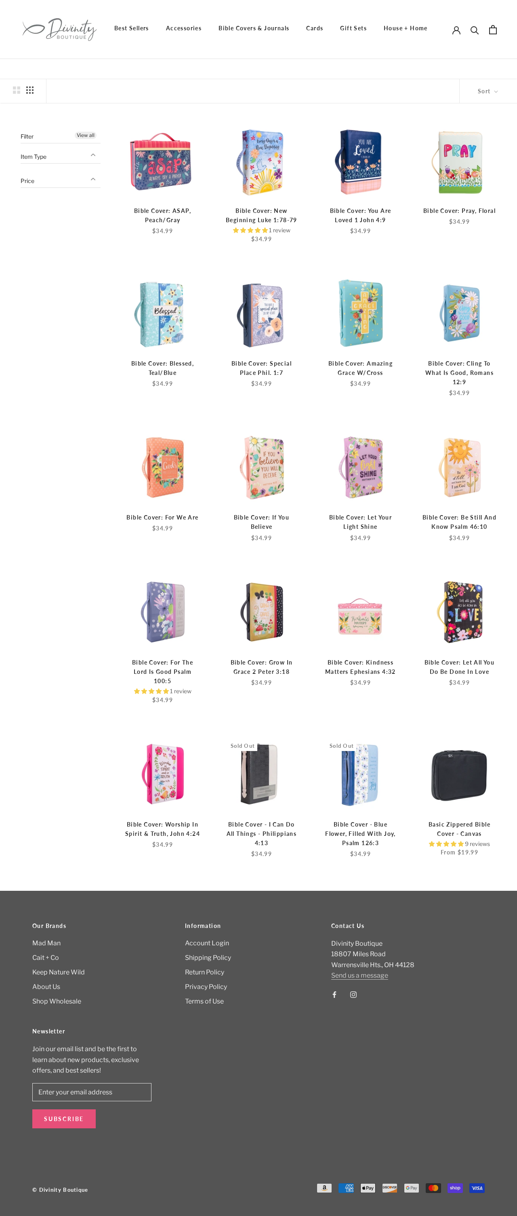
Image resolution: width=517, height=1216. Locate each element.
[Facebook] (334, 994)
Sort (485, 91)
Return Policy (204, 972)
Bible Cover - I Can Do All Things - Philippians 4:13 (262, 833)
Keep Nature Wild (58, 972)
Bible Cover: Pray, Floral (459, 210)
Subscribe (64, 1118)
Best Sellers (131, 28)
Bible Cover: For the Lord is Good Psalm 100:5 (162, 671)
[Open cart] (493, 29)
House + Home (406, 28)
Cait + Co (45, 957)
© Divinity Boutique (60, 1190)
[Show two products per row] (16, 90)
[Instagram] (353, 994)
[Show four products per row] (30, 90)
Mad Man (46, 943)
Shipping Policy (208, 957)
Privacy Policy (206, 987)
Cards (314, 28)
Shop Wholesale (56, 1001)
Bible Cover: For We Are (162, 517)
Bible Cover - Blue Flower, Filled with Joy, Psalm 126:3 (360, 833)
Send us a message (359, 975)
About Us (46, 987)
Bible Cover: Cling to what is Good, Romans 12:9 (459, 372)
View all (86, 135)
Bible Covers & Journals (254, 28)
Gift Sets (353, 28)
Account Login (207, 943)
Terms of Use (204, 1001)
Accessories (184, 28)
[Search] (475, 29)
